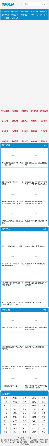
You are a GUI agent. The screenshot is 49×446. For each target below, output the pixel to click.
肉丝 (24, 413)
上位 (5, 413)
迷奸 (43, 413)
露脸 (15, 417)
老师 (43, 417)
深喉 (15, 409)
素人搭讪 (43, 15)
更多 (45, 145)
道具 (34, 402)
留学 (43, 409)
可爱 (24, 421)
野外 (34, 405)
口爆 (34, 413)
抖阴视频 (5, 18)
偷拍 (43, 402)
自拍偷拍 (24, 15)
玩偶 (43, 421)
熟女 (5, 405)
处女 (15, 424)
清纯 (5, 421)
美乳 (15, 405)
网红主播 (34, 15)
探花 (24, 424)
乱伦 (34, 398)
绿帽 (34, 417)
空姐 (15, 398)
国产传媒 (24, 11)
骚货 (5, 398)
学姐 (34, 409)
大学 (24, 428)
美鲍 (5, 417)
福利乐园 (14, 18)
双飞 (15, 428)
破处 (5, 424)
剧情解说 (14, 15)
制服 (43, 405)
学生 (5, 428)
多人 (24, 409)
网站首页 (5, 11)
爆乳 (24, 405)
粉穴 (34, 424)
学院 (15, 402)
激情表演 (5, 15)
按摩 (15, 421)
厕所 (24, 402)
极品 (5, 409)
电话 (5, 402)
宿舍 (34, 428)
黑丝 (15, 413)
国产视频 (14, 11)
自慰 (43, 398)
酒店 (43, 424)
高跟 (24, 417)
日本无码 (34, 11)
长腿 (43, 428)
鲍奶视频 (8, 4)
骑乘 (24, 398)
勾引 (34, 421)
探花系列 (43, 11)
